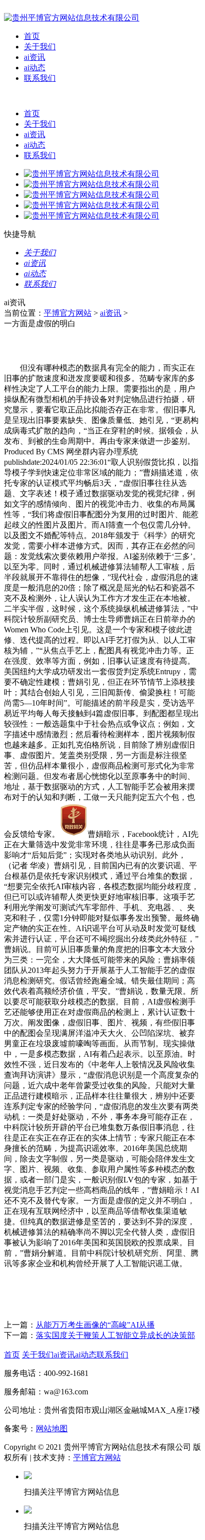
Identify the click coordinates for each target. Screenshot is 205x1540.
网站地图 (52, 1428)
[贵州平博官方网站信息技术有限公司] (71, 17)
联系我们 (40, 78)
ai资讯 (34, 57)
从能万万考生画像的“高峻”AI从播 (95, 1325)
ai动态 (34, 67)
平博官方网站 (68, 313)
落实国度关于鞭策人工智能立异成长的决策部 (115, 1335)
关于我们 (40, 46)
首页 (32, 36)
